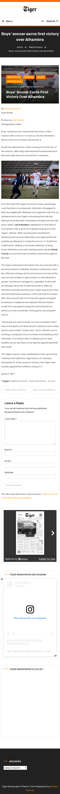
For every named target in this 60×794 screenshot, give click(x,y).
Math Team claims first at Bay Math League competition (17, 389)
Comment (11, 418)
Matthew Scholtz (19, 381)
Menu (9, 21)
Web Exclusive (14, 81)
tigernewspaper (35, 651)
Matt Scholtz (18, 120)
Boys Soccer (14, 77)
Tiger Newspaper (15, 651)
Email (8, 461)
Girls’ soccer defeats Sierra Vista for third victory (46, 389)
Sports (41, 77)
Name (8, 449)
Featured (28, 77)
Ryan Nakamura (35, 86)
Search (50, 21)
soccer (51, 381)
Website (9, 472)
